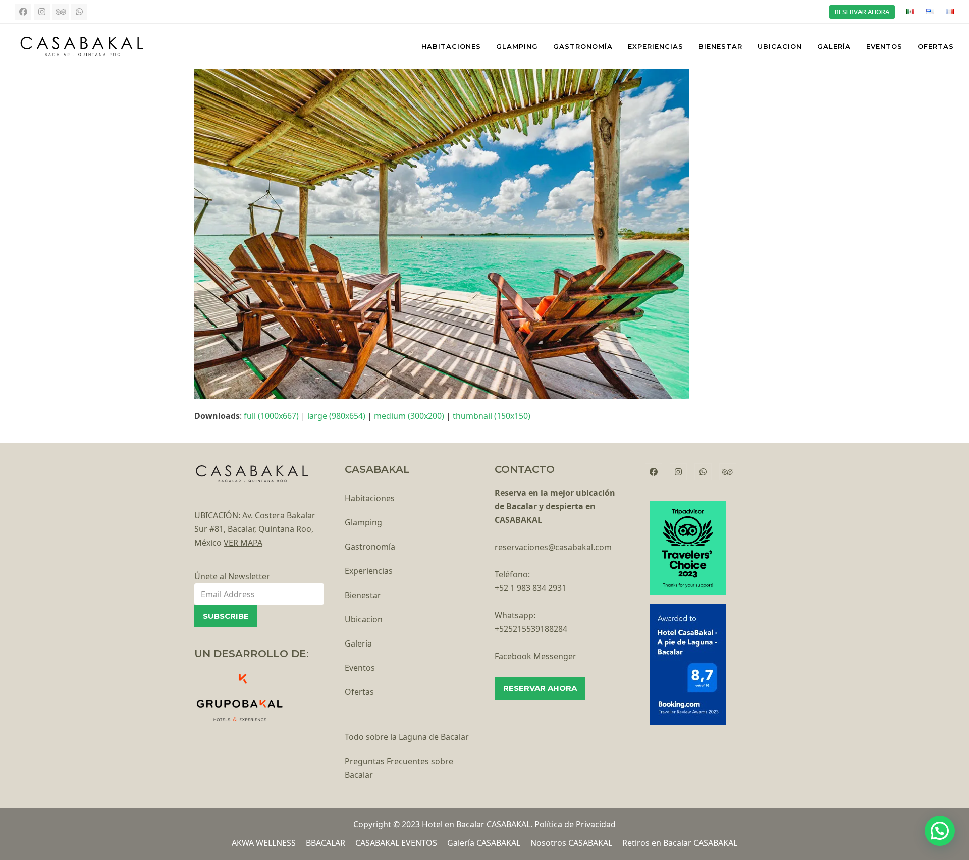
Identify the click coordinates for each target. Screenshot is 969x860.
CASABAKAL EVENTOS (396, 842)
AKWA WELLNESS (264, 842)
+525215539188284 (531, 628)
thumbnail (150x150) (491, 415)
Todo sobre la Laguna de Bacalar (407, 736)
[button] (940, 831)
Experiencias (369, 570)
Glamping (363, 522)
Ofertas (359, 691)
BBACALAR (325, 842)
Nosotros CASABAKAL (571, 842)
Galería (358, 643)
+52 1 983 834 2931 (530, 588)
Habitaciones (370, 498)
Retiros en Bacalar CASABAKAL (679, 842)
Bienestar (363, 595)
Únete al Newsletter (232, 576)
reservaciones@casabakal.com (553, 547)
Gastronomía (370, 546)
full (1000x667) (271, 415)
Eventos (360, 667)
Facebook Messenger (535, 656)
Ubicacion (364, 619)
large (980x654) (336, 415)
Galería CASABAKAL (483, 842)
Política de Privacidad (575, 824)
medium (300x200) (409, 415)
